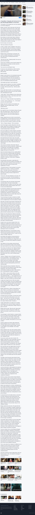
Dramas (20, 2)
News (9, 2)
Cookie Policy (29, 507)
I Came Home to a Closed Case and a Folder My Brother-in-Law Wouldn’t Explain (29, 12)
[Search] (29, 1)
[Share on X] (19, 17)
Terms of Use (29, 508)
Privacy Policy (30, 506)
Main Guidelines (15, 508)
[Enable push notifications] (30, 1)
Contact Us (15, 507)
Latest (1, 2)
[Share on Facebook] (20, 17)
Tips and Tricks (23, 2)
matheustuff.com (4, 505)
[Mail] (1, 513)
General (4, 2)
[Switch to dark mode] (27, 1)
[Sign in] (32, 1)
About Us (15, 506)
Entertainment (12, 2)
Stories (7, 2)
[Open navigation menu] (33, 1)
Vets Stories (16, 2)
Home (21, 506)
